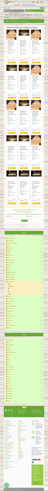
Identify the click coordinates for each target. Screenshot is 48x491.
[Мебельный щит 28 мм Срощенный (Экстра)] (24, 67)
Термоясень (10, 398)
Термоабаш (10, 388)
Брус (9, 269)
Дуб (8, 288)
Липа (9, 371)
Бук (8, 290)
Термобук (10, 391)
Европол (9, 250)
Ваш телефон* (29, 216)
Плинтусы (10, 296)
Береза (9, 354)
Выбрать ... (11, 62)
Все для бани (10, 301)
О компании (36, 14)
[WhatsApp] (35, 2)
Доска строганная (11, 274)
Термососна (10, 395)
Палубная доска (11, 260)
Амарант (9, 349)
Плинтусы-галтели (11, 315)
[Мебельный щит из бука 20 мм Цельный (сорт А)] (24, 173)
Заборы (9, 327)
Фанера (9, 318)
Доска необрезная (11, 279)
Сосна (9, 284)
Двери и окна (10, 310)
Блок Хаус (10, 247)
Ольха (9, 374)
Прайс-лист (16, 14)
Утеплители (10, 320)
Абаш (9, 347)
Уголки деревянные (12, 306)
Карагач (9, 294)
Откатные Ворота (11, 325)
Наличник (10, 308)
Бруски (9, 267)
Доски (9, 257)
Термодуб (10, 393)
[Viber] (38, 2)
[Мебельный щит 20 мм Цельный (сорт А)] (36, 34)
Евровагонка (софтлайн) (12, 243)
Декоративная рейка (12, 272)
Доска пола (10, 255)
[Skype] (33, 2)
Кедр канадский (11, 366)
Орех (9, 376)
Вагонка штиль (11, 240)
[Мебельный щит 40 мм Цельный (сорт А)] (24, 138)
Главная (6, 14)
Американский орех (12, 352)
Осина (9, 378)
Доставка (30, 10)
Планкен (9, 264)
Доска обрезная (11, 277)
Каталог (11, 14)
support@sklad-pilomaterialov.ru (28, 4)
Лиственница (10, 286)
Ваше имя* (8, 216)
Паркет (9, 252)
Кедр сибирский (11, 369)
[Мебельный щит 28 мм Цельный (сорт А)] (11, 104)
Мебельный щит (11, 281)
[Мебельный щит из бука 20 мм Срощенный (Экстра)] (11, 173)
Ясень (9, 292)
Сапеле (9, 383)
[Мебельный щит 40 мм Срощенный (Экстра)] (36, 104)
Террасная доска (11, 262)
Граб (9, 359)
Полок (9, 313)
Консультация (10, 10)
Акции (41, 14)
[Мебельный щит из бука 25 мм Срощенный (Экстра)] (36, 173)
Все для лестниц (11, 298)
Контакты (7, 17)
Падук (9, 381)
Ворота (9, 323)
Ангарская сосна (21, 425)
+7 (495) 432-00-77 (17, 4)
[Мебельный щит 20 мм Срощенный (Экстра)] (11, 34)
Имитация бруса (11, 238)
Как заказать (22, 14)
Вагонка (9, 245)
